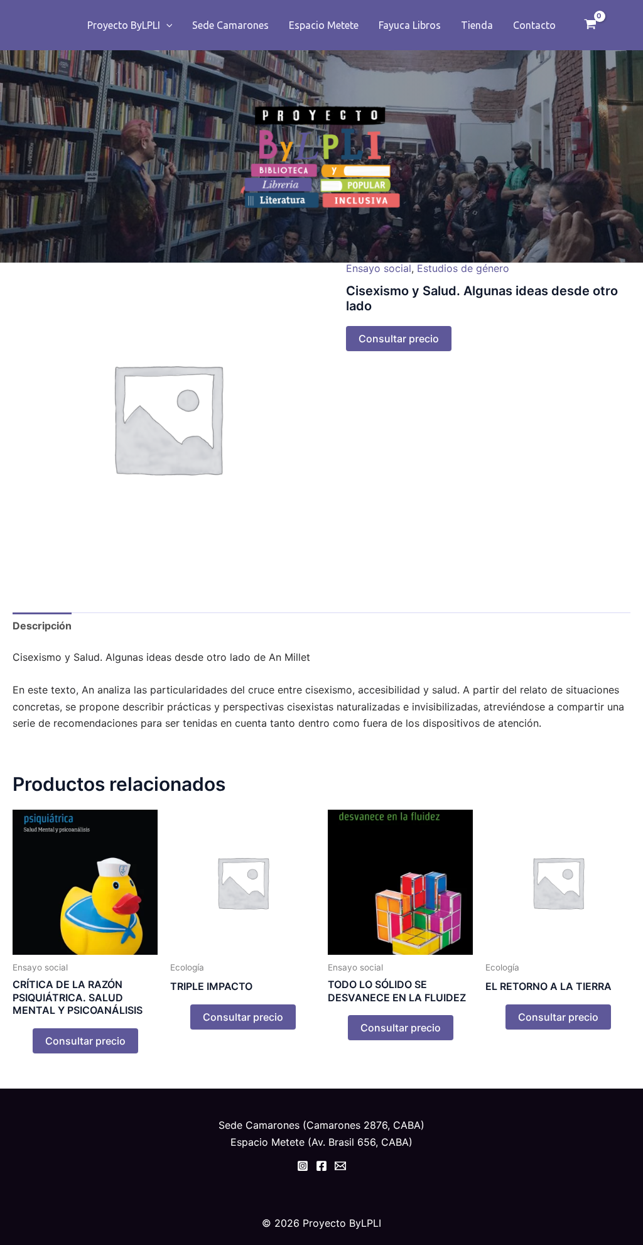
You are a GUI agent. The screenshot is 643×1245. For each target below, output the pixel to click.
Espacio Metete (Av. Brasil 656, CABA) (321, 1142)
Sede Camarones (230, 25)
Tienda (477, 25)
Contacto (534, 25)
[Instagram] (302, 1166)
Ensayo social (378, 268)
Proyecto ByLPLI (123, 25)
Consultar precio (399, 338)
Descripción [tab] (42, 625)
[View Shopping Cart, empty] (590, 25)
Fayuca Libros (410, 25)
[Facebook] (321, 1166)
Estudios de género (463, 268)
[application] (166, 25)
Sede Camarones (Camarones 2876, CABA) (321, 1125)
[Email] (340, 1166)
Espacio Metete (324, 25)
